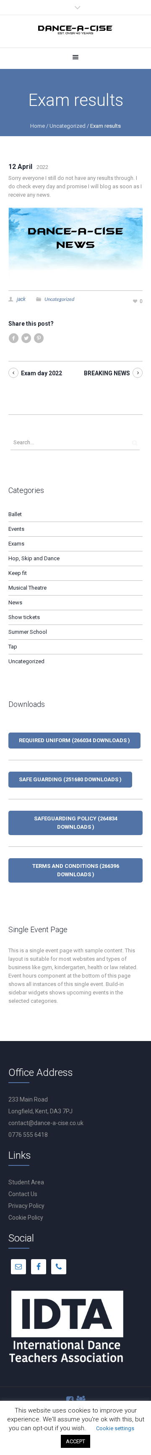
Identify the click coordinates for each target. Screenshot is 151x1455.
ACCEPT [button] (75, 1441)
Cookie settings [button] (115, 1428)
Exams (16, 543)
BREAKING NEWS (107, 373)
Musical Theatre (27, 588)
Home (37, 126)
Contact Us (22, 1194)
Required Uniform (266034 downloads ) (74, 740)
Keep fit (17, 573)
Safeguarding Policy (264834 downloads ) (75, 822)
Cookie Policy (25, 1217)
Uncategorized (67, 126)
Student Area (26, 1182)
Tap (12, 646)
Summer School (27, 632)
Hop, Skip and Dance (34, 558)
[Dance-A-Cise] (75, 31)
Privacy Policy (26, 1205)
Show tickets (24, 617)
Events (16, 529)
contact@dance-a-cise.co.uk (45, 1123)
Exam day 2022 (41, 373)
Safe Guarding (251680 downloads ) (70, 779)
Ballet (15, 514)
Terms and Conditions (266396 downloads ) (75, 870)
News (15, 602)
